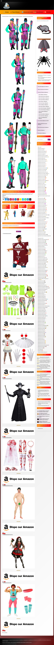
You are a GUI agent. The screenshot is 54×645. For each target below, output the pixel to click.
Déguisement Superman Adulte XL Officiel (44, 401)
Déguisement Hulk (40, 230)
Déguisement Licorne (41, 256)
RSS (6, 642)
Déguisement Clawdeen (41, 179)
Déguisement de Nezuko (41, 277)
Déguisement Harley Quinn (42, 223)
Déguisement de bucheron (42, 165)
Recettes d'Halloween (41, 130)
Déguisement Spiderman (41, 310)
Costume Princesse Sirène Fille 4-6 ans (43, 405)
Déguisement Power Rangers (42, 289)
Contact (11, 642)
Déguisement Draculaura (41, 199)
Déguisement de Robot (41, 297)
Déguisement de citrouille (41, 177)
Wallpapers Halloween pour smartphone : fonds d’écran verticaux (44, 422)
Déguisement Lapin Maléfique (42, 250)
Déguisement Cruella (41, 183)
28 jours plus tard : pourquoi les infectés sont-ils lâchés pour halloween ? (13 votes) (43, 358)
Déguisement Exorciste (41, 203)
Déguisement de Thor (41, 324)
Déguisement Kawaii (41, 339)
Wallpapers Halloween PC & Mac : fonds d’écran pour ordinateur (44, 419)
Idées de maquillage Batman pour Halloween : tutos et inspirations (44, 78)
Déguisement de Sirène (41, 304)
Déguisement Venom (41, 329)
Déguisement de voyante (41, 332)
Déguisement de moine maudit (42, 267)
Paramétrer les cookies (29, 642)
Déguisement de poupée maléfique (43, 286)
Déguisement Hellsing (41, 227)
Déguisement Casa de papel (42, 169)
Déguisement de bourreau (41, 163)
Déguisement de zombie (41, 336)
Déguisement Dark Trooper (42, 184)
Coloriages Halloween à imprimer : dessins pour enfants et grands (44, 411)
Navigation (3, 642)
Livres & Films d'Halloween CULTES (43, 120)
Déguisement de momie (41, 268)
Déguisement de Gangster (41, 212)
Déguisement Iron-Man (41, 231)
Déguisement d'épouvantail (42, 202)
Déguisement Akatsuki (41, 148)
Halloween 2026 (40, 428)
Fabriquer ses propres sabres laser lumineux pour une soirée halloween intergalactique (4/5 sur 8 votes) (43, 375)
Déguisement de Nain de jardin (42, 275)
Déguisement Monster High (42, 271)
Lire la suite (4, 195)
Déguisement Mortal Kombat (42, 274)
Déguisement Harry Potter (42, 224)
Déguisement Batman (41, 158)
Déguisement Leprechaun (41, 253)
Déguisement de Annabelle (42, 151)
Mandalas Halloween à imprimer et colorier (44, 416)
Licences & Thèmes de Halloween (43, 92)
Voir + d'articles (4, 632)
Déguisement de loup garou (42, 257)
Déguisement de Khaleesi (41, 242)
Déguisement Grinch (41, 220)
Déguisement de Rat (41, 293)
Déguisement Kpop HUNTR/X (42, 245)
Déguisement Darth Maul (41, 187)
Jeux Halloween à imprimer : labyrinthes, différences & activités (44, 414)
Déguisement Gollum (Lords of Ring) (43, 217)
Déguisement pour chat (41, 342)
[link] (6, 12)
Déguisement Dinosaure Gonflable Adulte (30, 207)
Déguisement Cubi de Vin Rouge (22, 206)
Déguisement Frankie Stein (42, 209)
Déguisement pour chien (41, 343)
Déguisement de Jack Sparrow (42, 234)
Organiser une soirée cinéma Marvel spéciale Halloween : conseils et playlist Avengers (44, 80)
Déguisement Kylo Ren (41, 246)
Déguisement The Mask (41, 322)
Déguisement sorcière (41, 308)
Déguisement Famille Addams (42, 205)
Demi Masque (40, 349)
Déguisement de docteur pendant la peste (44, 195)
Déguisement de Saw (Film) (42, 300)
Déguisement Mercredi (41, 263)
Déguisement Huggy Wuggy (42, 228)
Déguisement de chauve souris (42, 172)
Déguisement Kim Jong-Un (42, 243)
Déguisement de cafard (41, 166)
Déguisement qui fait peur (41, 346)
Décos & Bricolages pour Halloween (43, 86)
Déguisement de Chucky (41, 176)
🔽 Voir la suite (19, 231)
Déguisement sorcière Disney (42, 307)
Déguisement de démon (41, 190)
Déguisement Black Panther (42, 159)
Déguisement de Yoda (41, 335)
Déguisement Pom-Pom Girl (42, 285)
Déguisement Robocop (41, 296)
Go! (49, 139)
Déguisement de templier (41, 318)
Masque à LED (40, 350)
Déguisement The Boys (41, 321)
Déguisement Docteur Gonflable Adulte (14, 207)
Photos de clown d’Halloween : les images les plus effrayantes (44, 75)
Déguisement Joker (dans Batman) (43, 239)
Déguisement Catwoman (41, 170)
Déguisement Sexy (40, 347)
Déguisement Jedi (40, 238)
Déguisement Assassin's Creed (42, 155)
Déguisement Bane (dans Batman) (43, 156)
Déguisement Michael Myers (42, 264)
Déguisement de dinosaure (42, 194)
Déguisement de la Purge (41, 290)
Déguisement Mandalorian (42, 260)
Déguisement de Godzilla (41, 216)
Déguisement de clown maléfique (43, 180)
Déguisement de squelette (42, 311)
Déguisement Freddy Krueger (42, 210)
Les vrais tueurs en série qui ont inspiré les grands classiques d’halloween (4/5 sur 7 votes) (43, 379)
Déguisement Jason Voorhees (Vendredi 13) (44, 235)
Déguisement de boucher (41, 162)
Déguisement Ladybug (41, 249)
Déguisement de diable (41, 191)
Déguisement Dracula (41, 198)
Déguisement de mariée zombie (42, 261)
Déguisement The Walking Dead (42, 325)
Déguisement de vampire (41, 328)
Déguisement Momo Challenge (42, 270)
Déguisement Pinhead (41, 283)
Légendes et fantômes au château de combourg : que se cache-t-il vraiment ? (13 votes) (43, 362)
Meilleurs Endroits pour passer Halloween (42, 124)
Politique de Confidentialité (16, 642)
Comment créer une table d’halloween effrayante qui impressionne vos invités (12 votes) (43, 368)
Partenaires (8, 642)
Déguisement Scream (41, 301)
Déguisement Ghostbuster (42, 213)
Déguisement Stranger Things (42, 315)
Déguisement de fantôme (41, 206)
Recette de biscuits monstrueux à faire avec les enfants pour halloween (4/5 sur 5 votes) (43, 384)
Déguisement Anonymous (41, 152)
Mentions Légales (23, 642)
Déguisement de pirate (41, 282)
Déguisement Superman (41, 317)
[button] (3, 199)
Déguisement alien (40, 149)
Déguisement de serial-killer (42, 303)
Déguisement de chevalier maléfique (43, 173)
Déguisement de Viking (41, 331)
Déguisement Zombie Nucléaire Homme (5, 207)
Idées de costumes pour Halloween (43, 89)
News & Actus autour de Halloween (43, 127)
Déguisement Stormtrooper (42, 314)
